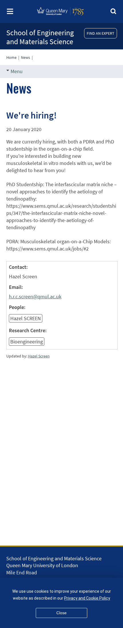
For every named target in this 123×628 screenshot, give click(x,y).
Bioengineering (26, 341)
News (25, 57)
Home (11, 57)
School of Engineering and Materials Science (40, 37)
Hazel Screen (39, 356)
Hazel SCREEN (25, 318)
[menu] (10, 13)
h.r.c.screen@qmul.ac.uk (35, 296)
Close (61, 612)
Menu (17, 71)
